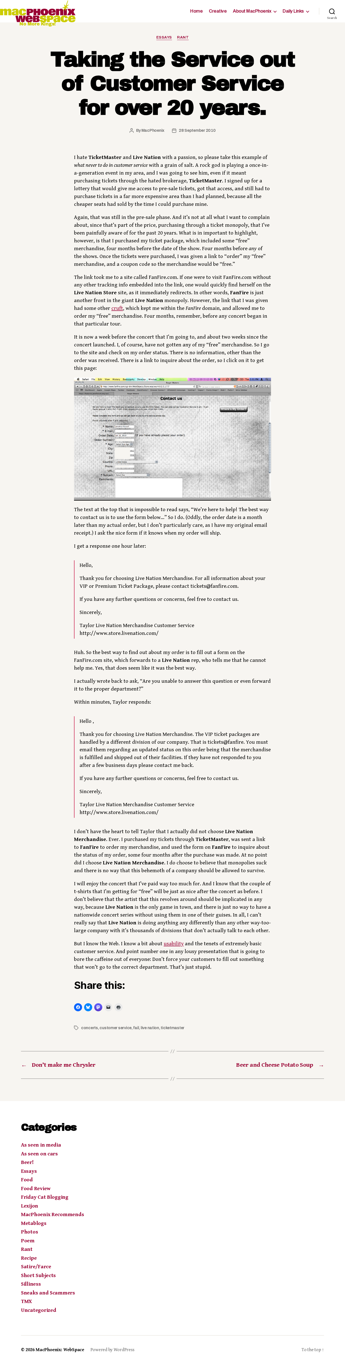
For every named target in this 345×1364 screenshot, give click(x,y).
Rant (183, 37)
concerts (89, 1028)
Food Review (36, 1189)
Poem (28, 1241)
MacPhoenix (152, 130)
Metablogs (33, 1223)
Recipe (29, 1258)
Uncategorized (38, 1310)
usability (174, 944)
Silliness (31, 1284)
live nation (150, 1028)
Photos (29, 1232)
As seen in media (41, 1145)
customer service (116, 1028)
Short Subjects (38, 1276)
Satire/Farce (36, 1267)
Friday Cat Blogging (44, 1197)
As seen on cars (39, 1154)
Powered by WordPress (112, 1349)
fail (136, 1028)
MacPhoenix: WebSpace (60, 1349)
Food (27, 1180)
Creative (218, 11)
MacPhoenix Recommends (52, 1215)
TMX (26, 1301)
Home (196, 11)
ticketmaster (172, 1028)
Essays (164, 37)
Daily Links (293, 11)
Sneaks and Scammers (48, 1293)
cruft (117, 308)
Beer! (27, 1162)
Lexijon (29, 1206)
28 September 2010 (197, 130)
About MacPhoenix (252, 11)
